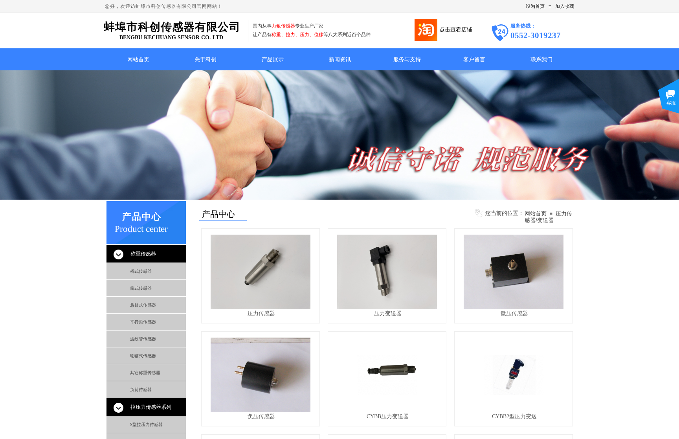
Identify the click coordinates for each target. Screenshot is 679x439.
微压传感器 (514, 313)
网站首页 (536, 213)
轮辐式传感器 (143, 355)
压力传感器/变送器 (548, 216)
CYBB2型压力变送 (514, 416)
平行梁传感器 (143, 322)
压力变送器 (388, 313)
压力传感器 (261, 313)
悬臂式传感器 (143, 305)
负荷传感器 (141, 389)
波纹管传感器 (143, 338)
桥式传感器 (141, 271)
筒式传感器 (141, 288)
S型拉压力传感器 (146, 424)
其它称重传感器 (145, 372)
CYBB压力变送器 (388, 416)
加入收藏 (564, 6)
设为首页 (535, 6)
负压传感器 (261, 416)
